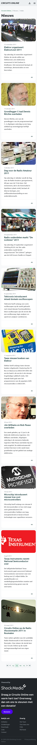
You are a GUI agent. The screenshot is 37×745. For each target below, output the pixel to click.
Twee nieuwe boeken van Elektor (16, 359)
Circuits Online (6, 11)
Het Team (23, 722)
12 (13, 666)
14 (20, 666)
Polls (21, 727)
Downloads (4, 727)
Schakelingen (5, 724)
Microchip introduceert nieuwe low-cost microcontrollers (15, 497)
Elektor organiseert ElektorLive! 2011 (14, 48)
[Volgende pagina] (27, 665)
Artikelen (4, 722)
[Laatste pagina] (29, 665)
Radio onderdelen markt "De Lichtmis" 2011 (18, 238)
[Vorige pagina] (10, 665)
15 (24, 666)
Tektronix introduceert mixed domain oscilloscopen (18, 297)
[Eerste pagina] (7, 665)
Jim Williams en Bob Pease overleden (17, 426)
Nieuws (15, 11)
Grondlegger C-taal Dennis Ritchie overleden (17, 112)
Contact (3, 732)
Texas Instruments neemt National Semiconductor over (16, 561)
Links (3, 729)
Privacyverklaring (30, 739)
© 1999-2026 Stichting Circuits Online (11, 740)
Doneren (7, 712)
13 (17, 666)
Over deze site (24, 724)
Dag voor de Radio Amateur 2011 (18, 171)
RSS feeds (23, 729)
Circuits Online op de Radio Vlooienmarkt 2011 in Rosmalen (17, 630)
